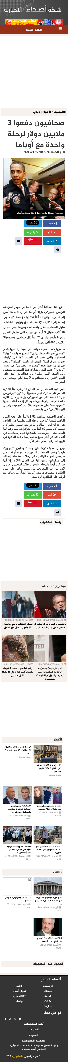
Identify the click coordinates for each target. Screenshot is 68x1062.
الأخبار (47, 112)
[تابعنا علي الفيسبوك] (5, 1019)
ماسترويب (17, 1056)
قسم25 (33, 1035)
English (48, 1006)
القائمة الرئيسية (34, 30)
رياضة (19, 1001)
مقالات (47, 1001)
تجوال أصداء (19, 991)
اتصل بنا (33, 1029)
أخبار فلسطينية (34, 1024)
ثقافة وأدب (19, 996)
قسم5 (47, 996)
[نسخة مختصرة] (15, 1019)
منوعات (48, 991)
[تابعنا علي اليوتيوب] (10, 1019)
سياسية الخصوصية (33, 1041)
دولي (37, 112)
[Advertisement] (34, 72)
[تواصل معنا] (20, 1019)
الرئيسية (60, 112)
